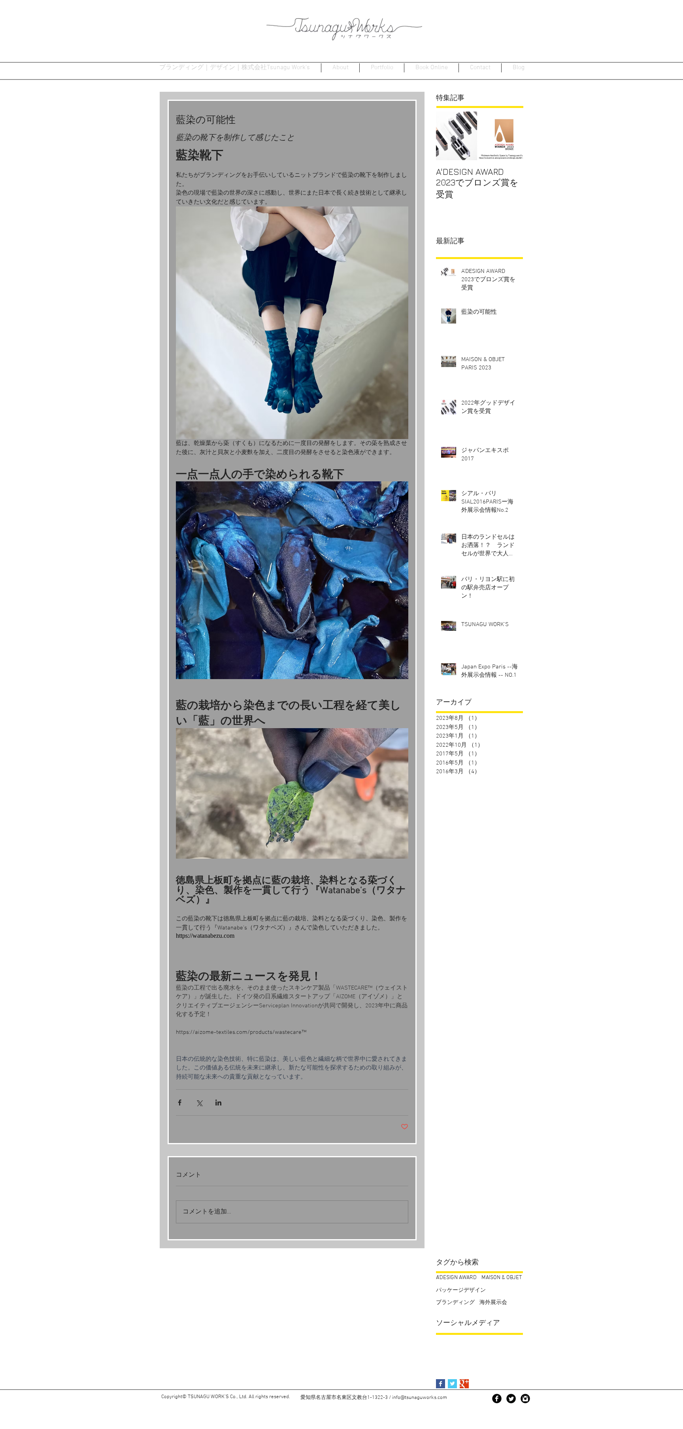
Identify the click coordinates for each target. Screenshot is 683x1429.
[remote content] (245, 935)
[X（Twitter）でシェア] (199, 1102)
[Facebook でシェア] (179, 1102)
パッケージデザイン (461, 1290)
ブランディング (455, 1302)
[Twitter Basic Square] (452, 1383)
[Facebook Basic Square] (440, 1383)
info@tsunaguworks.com (419, 1398)
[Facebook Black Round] (497, 1398)
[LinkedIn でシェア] (218, 1102)
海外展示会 (493, 1302)
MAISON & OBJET (501, 1277)
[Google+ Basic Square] (464, 1383)
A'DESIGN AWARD (456, 1277)
